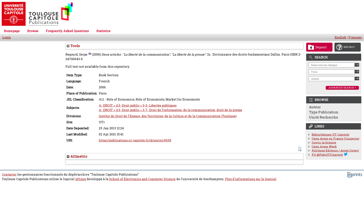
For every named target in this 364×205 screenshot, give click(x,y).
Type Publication (323, 112)
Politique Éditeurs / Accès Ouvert (335, 150)
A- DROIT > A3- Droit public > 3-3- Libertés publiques (138, 105)
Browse (32, 31)
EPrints (80, 179)
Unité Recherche (323, 117)
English (340, 37)
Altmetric (78, 156)
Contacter (9, 174)
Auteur (315, 107)
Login (6, 37)
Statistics (103, 31)
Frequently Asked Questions (67, 31)
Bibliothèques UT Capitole (330, 135)
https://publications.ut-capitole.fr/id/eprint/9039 (135, 140)
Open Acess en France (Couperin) (335, 139)
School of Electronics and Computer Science (142, 179)
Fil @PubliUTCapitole (327, 155)
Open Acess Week (324, 146)
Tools (74, 45)
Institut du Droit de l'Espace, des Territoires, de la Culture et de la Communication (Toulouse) (168, 116)
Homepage (12, 31)
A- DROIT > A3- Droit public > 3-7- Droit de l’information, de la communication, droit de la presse (170, 110)
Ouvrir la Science (324, 143)
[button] (299, 149)
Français (355, 37)
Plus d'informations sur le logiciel (250, 179)
